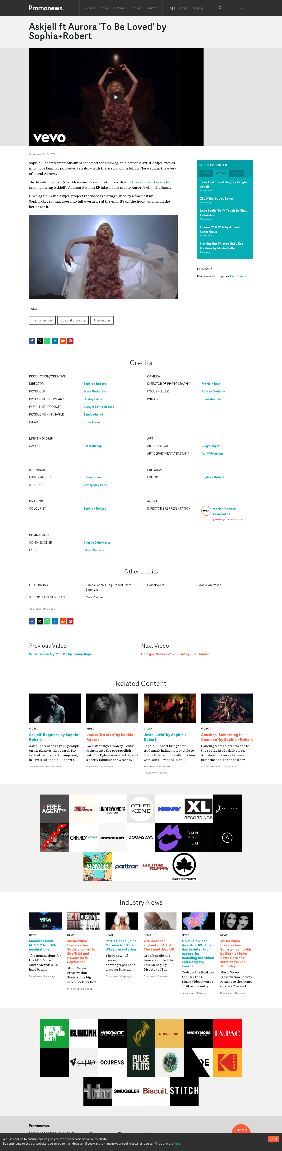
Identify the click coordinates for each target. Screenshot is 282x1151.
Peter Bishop (92, 445)
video (33, 728)
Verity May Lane (95, 484)
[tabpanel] (225, 218)
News (104, 8)
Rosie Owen (91, 422)
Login (184, 8)
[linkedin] (55, 341)
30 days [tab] (221, 173)
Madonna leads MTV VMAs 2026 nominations (42, 945)
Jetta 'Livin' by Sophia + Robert (165, 737)
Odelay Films (92, 399)
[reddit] (63, 341)
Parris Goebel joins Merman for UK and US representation (122, 945)
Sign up (198, 8)
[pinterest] (70, 341)
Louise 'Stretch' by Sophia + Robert (111, 737)
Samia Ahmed (93, 414)
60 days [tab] (237, 173)
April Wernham (212, 453)
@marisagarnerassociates (227, 519)
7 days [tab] (206, 173)
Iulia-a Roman (93, 477)
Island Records (94, 550)
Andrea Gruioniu (213, 391)
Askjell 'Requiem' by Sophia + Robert (55, 737)
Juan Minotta (211, 399)
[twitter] (40, 341)
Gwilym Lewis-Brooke (98, 406)
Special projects (73, 320)
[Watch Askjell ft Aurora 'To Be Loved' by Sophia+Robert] (116, 97)
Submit (151, 8)
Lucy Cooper (211, 445)
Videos (90, 8)
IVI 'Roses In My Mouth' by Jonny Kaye (60, 654)
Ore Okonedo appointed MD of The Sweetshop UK (159, 945)
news (32, 935)
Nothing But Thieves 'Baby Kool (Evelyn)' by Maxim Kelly (222, 245)
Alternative (102, 320)
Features (119, 8)
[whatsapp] (47, 341)
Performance (42, 320)
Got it (273, 1139)
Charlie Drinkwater (96, 542)
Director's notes (157, 773)
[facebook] (32, 341)
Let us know (238, 276)
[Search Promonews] (220, 8)
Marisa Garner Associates (224, 511)
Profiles (136, 8)
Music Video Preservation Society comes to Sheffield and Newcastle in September (81, 951)
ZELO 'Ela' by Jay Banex (216, 198)
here (177, 1143)
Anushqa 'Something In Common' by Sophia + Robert (227, 737)
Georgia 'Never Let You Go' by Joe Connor (175, 654)
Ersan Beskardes (95, 391)
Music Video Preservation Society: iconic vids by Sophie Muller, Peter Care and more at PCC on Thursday (236, 953)
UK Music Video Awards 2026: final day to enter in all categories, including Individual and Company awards (198, 953)
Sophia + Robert (94, 383)
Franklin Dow (211, 383)
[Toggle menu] (242, 8)
